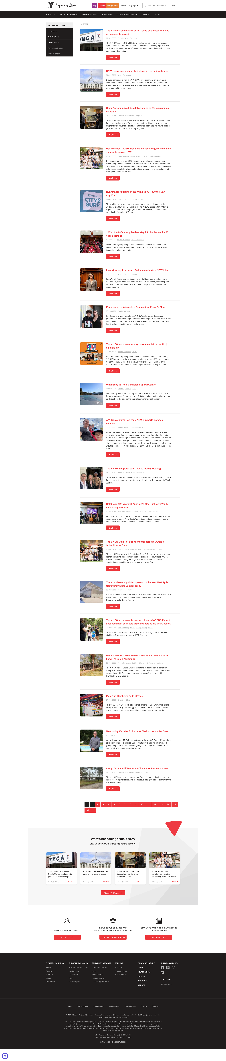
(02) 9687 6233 (166, 984)
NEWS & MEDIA (144, 972)
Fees (70, 978)
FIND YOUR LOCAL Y (146, 963)
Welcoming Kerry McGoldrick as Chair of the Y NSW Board (138, 731)
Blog (94, 6)
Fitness (48, 967)
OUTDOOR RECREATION (127, 14)
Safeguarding (112, 6)
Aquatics (49, 971)
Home (69, 1006)
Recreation (122, 590)
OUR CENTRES (107, 14)
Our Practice (73, 974)
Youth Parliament (124, 75)
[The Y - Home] (51, 5)
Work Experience (121, 974)
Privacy (144, 1006)
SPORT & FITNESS (89, 14)
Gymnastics (50, 974)
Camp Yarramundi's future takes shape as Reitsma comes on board (128, 874)
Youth (127, 199)
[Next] (93, 810)
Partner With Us (97, 974)
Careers (102, 6)
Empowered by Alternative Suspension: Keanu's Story (135, 307)
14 (168, 804)
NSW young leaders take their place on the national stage (137, 71)
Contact (123, 6)
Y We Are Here (53, 37)
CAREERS (119, 963)
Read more (113, 57)
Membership (50, 982)
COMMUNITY (146, 14)
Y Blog (135, 389)
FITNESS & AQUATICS (55, 963)
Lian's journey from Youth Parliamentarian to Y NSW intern (137, 270)
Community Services (99, 967)
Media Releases (131, 38)
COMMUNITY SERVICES (101, 963)
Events (120, 38)
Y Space (127, 311)
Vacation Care (74, 971)
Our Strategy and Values (100, 982)
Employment (98, 1006)
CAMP (140, 967)
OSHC (146, 156)
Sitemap (155, 1006)
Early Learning (123, 156)
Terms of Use (130, 1006)
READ (70, 881)
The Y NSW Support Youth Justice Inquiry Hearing (133, 468)
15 (175, 804)
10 (142, 804)
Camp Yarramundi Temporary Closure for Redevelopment (137, 768)
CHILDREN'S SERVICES (68, 14)
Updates (128, 389)
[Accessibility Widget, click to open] (5, 1056)
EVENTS (141, 976)
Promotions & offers (55, 48)
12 (155, 804)
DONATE (141, 985)
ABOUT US (50, 14)
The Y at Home (53, 42)
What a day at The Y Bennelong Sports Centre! (131, 384)
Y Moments (52, 31)
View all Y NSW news (112, 893)
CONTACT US (166, 980)
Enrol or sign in (74, 982)
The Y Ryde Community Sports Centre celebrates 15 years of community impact (60, 874)
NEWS (157, 14)
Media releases (54, 54)
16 (88, 810)
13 (161, 804)
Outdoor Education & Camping (130, 115)
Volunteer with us (121, 971)
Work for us (119, 967)
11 (148, 804)
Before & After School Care (78, 967)
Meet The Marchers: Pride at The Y (125, 696)
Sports (48, 978)
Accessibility (114, 1006)
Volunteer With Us (98, 978)
